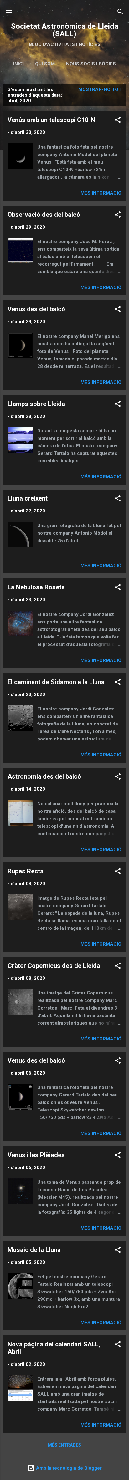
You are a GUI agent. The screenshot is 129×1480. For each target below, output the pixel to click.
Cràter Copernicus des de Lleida (54, 965)
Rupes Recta (26, 871)
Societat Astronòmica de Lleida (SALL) (64, 30)
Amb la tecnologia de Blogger (68, 1468)
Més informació (100, 193)
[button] (117, 121)
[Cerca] (120, 12)
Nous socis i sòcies (91, 64)
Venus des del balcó (36, 309)
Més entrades (64, 1444)
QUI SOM (45, 64)
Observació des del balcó (44, 214)
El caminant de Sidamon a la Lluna (56, 682)
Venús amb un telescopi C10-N (51, 120)
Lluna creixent (28, 498)
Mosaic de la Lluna (34, 1250)
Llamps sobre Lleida (36, 404)
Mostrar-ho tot (99, 89)
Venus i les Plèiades (36, 1155)
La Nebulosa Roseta (36, 587)
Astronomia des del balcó (44, 776)
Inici (18, 64)
